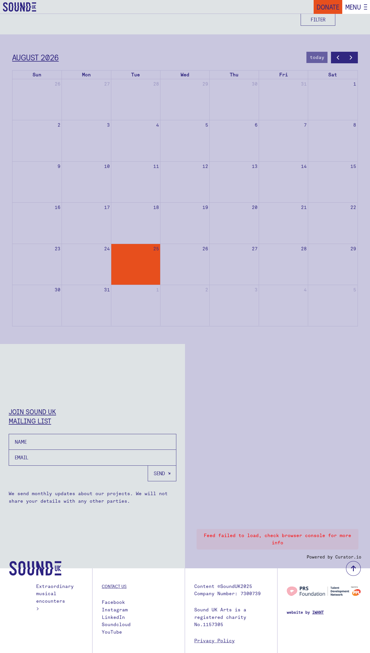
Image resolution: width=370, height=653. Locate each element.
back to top (353, 568)
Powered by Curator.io (334, 557)
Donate (328, 7)
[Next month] (351, 57)
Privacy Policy (214, 641)
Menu (353, 7)
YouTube (112, 632)
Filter (318, 19)
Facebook (113, 602)
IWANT (318, 612)
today (317, 57)
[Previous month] (338, 57)
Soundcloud (116, 624)
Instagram (115, 610)
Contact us (114, 586)
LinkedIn (113, 617)
